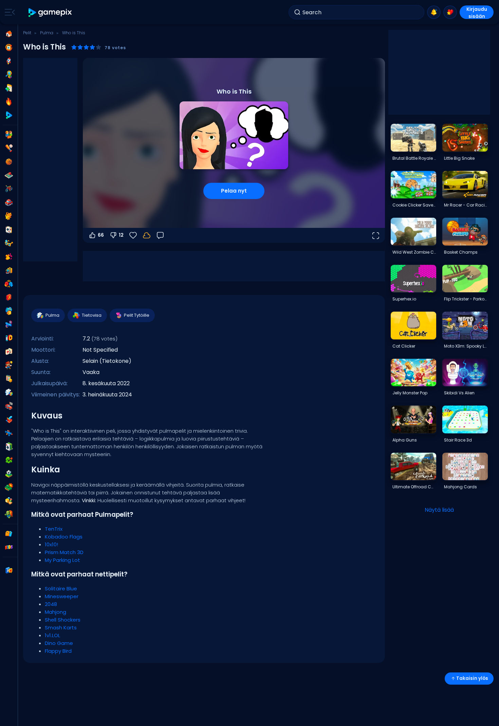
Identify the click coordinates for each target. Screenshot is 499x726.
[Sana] (9, 501)
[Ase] (9, 324)
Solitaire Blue (61, 588)
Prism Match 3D (64, 552)
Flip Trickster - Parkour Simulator (465, 299)
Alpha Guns (404, 440)
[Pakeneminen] (9, 270)
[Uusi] (9, 88)
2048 (51, 604)
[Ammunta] (9, 433)
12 (121, 235)
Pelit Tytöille (136, 315)
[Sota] (9, 487)
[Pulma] (9, 392)
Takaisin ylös (472, 678)
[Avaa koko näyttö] (375, 235)
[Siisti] (9, 243)
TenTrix (53, 528)
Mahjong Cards (460, 487)
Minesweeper (61, 596)
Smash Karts (61, 627)
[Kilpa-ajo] (9, 406)
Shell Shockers (62, 619)
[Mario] (9, 365)
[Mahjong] (9, 351)
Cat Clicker (403, 346)
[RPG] (9, 419)
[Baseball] (9, 148)
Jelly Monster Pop (409, 393)
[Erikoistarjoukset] (9, 115)
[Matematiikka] (9, 379)
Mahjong (55, 611)
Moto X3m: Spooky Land (465, 346)
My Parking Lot (62, 560)
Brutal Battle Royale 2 (414, 158)
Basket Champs (461, 252)
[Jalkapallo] (9, 473)
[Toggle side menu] (8, 12)
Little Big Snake (459, 158)
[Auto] (9, 202)
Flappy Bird (58, 650)
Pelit (27, 33)
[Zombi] (9, 514)
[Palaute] (160, 235)
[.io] (9, 338)
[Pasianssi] (9, 446)
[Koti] (9, 34)
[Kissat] (9, 216)
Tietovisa (91, 315)
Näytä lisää (439, 510)
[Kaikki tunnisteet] (9, 534)
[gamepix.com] (50, 12)
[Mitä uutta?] (434, 12)
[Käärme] (9, 460)
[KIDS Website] (9, 547)
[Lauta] (9, 175)
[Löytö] (9, 74)
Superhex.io (404, 299)
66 (101, 235)
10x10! (51, 544)
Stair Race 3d (458, 440)
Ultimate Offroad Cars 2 (414, 487)
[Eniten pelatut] (9, 61)
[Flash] (9, 297)
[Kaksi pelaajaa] (9, 134)
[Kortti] (9, 229)
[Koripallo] (9, 162)
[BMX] (9, 189)
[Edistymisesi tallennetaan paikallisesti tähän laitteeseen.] (147, 235)
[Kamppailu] (9, 284)
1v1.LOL (52, 635)
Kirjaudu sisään (476, 12)
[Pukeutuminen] (9, 256)
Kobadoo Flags (63, 536)
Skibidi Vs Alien (459, 393)
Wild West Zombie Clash (414, 252)
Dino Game (59, 643)
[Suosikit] (450, 12)
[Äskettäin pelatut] (9, 47)
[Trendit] (9, 102)
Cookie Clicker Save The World (414, 205)
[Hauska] (9, 311)
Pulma (46, 33)
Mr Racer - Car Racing (465, 205)
